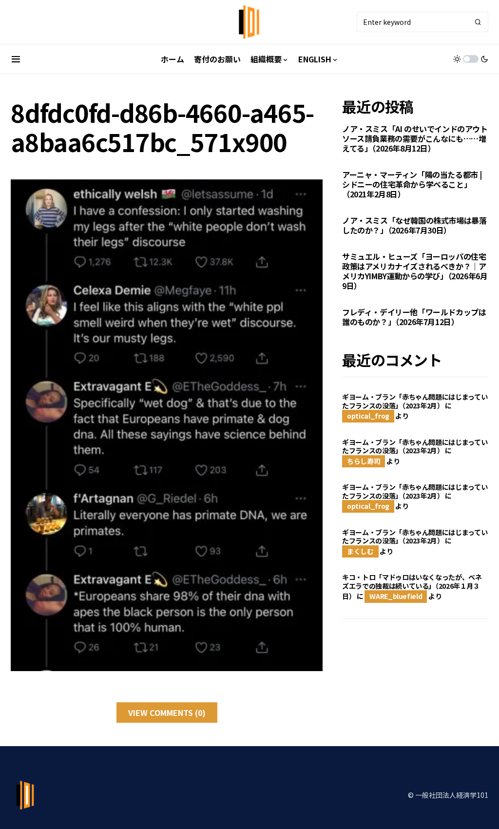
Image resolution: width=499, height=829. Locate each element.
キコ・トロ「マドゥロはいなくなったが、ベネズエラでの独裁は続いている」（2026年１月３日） (412, 586)
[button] (16, 59)
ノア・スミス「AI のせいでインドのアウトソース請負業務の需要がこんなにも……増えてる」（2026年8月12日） (415, 138)
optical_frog (368, 416)
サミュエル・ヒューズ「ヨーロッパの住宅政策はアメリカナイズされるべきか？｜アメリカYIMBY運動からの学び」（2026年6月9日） (414, 270)
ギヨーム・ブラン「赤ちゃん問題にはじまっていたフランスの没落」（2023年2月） (414, 401)
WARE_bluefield (395, 596)
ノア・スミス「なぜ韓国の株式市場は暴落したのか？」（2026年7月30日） (414, 225)
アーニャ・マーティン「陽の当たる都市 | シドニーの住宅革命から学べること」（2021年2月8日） (412, 184)
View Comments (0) (167, 712)
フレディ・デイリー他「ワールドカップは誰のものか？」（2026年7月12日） (414, 317)
